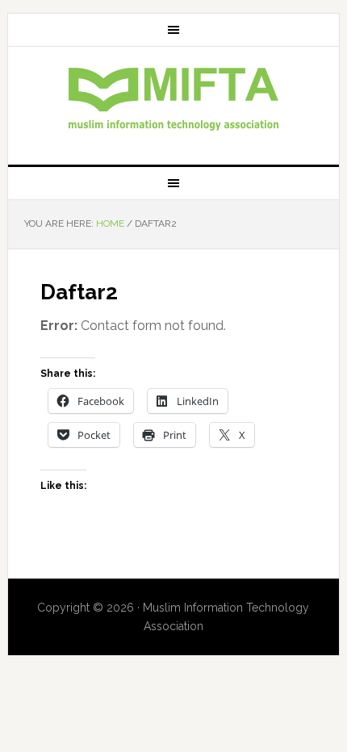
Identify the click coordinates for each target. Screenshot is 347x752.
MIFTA (174, 99)
